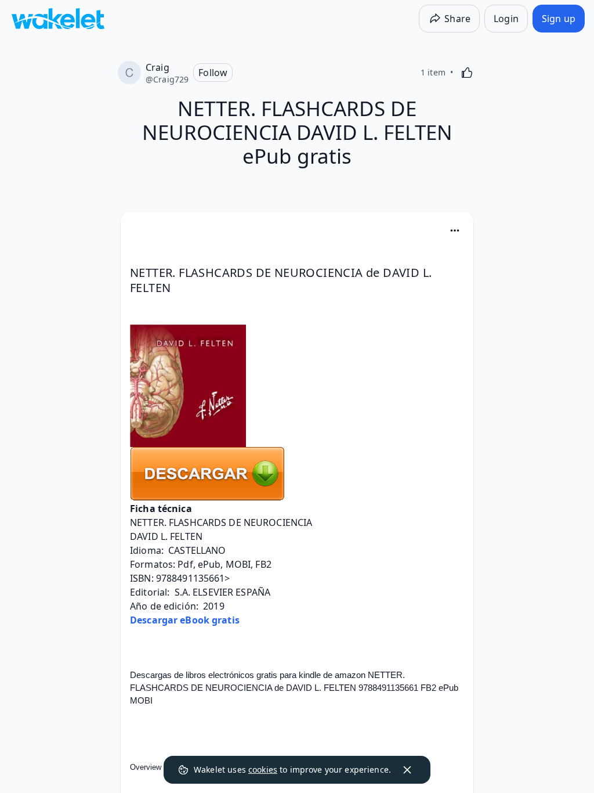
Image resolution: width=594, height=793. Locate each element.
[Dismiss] (407, 769)
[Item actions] (455, 230)
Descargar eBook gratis (185, 620)
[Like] (467, 72)
